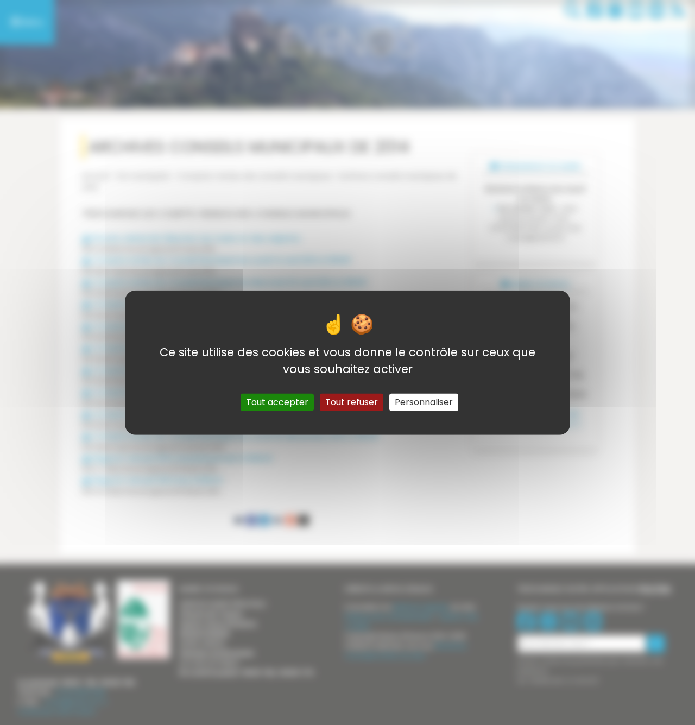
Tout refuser (351, 402)
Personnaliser (424, 402)
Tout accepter (277, 402)
